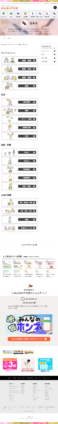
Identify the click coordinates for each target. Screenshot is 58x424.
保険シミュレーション (49, 390)
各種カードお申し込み (13, 386)
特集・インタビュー (39, 16)
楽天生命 (21, 3)
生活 (11, 16)
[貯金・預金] (20, 186)
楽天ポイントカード (40, 3)
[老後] (20, 86)
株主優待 (34, 399)
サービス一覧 (21, 418)
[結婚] (20, 60)
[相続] (20, 111)
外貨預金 (22, 390)
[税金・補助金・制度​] (20, 202)
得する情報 (33, 16)
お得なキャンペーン (13, 390)
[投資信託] (20, 169)
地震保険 (46, 393)
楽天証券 (17, 3)
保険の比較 (47, 399)
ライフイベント (3, 16)
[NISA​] (20, 152)
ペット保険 (47, 397)
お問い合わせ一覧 (28, 418)
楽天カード (10, 3)
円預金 (22, 388)
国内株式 (34, 388)
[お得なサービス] (20, 228)
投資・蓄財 (18, 16)
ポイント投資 (35, 397)
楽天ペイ (35, 3)
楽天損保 (46, 392)
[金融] (20, 219)
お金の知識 (25, 16)
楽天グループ (4, 3)
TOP (4, 38)
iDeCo (34, 395)
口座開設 (22, 386)
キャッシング (11, 401)
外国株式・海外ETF (36, 390)
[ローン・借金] (20, 119)
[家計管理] (20, 102)
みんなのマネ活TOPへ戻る (28, 244)
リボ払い (11, 399)
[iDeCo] (20, 161)
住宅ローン (23, 393)
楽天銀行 (14, 3)
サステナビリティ (37, 418)
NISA (34, 393)
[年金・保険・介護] (20, 211)
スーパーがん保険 (48, 388)
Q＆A (9, 38)
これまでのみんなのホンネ (28, 302)
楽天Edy (31, 3)
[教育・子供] (20, 69)
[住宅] (20, 136)
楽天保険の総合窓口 (26, 3)
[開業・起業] (20, 77)
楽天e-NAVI (11, 397)
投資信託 (34, 392)
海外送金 (22, 392)
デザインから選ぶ (12, 388)
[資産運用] (20, 178)
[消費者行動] (20, 127)
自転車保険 (47, 395)
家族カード (11, 395)
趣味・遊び (47, 16)
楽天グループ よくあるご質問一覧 (50, 3)
